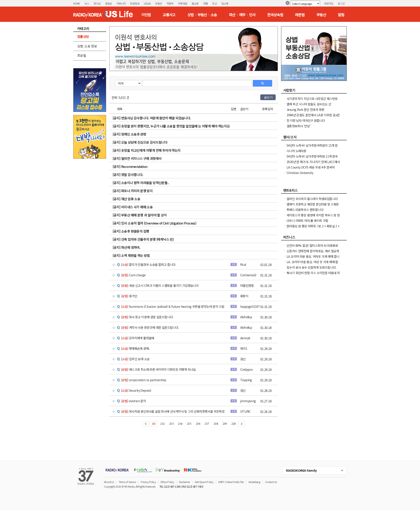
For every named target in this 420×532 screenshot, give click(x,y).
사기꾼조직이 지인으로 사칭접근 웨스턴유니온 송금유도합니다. (312, 100)
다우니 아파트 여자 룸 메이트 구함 (307, 220)
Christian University (300, 172)
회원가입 (328, 3)
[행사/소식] (314, 138)
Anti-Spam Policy (204, 482)
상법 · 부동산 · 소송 (202, 14)
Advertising (254, 482)
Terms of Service (127, 482)
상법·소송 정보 (87, 46)
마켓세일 (182, 3)
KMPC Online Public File (230, 482)
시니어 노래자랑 (296, 151)
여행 (205, 3)
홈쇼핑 (195, 3)
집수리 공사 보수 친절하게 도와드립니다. (311, 267)
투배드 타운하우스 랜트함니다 (305, 209)
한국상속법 (275, 14)
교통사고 (169, 14)
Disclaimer (184, 482)
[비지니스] (314, 238)
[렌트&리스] (314, 191)
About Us (109, 482)
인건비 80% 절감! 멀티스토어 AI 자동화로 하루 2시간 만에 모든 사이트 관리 (312, 247)
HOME (76, 3)
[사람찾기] (314, 91)
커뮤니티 (121, 3)
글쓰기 (268, 97)
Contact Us (271, 482)
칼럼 (341, 14)
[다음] (241, 424)
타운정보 (134, 3)
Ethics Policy (167, 482)
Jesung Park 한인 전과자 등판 (305, 109)
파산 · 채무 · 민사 (242, 14)
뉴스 (87, 3)
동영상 (108, 3)
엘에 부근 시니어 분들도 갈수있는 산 (309, 104)
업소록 (224, 3)
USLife (147, 3)
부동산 (158, 3)
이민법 (146, 14)
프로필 (81, 55)
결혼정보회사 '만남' (298, 126)
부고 (214, 3)
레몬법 (299, 14)
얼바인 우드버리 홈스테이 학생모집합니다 (312, 198)
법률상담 (83, 36)
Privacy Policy (148, 482)
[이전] (145, 424)
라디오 (97, 3)
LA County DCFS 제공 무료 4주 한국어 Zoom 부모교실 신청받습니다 (311, 169)
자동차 (170, 3)
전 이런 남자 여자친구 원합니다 (306, 120)
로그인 (341, 3)
